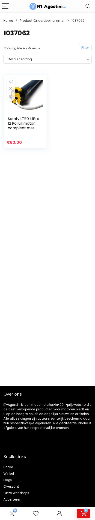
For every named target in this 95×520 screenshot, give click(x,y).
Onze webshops (16, 493)
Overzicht (11, 486)
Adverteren (12, 499)
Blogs (7, 480)
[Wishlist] (36, 514)
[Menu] (5, 6)
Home (8, 20)
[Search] (87, 6)
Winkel (8, 473)
